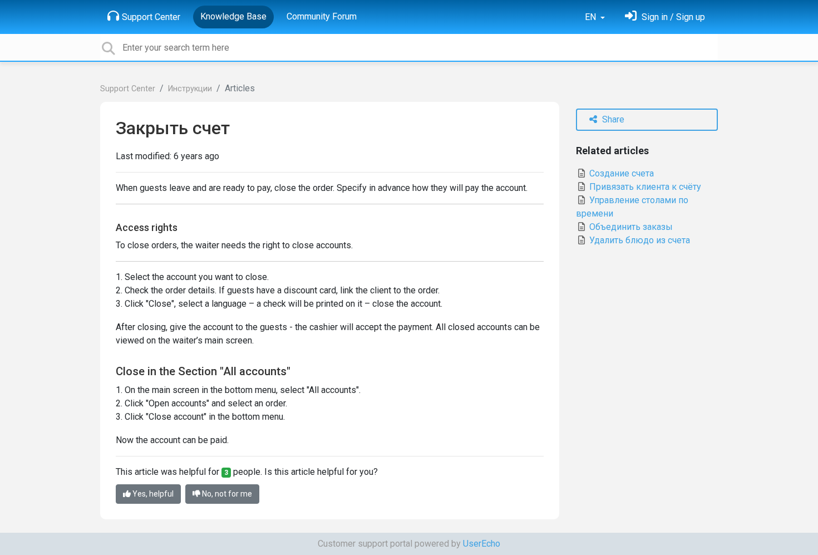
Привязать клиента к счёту (644, 186)
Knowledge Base (233, 16)
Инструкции (190, 89)
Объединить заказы (630, 227)
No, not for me (226, 493)
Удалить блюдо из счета (638, 240)
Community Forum (322, 16)
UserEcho (481, 543)
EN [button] (591, 17)
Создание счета (620, 173)
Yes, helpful (152, 493)
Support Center (151, 17)
